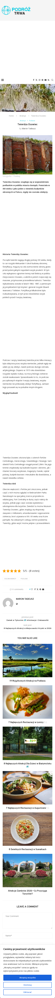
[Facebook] (33, 80)
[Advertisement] (27, 48)
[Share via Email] (43, 589)
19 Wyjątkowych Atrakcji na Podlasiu (28, 681)
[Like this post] (32, 589)
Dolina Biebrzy (10, 579)
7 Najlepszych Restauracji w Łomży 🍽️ (27, 722)
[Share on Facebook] (35, 589)
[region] (27, 971)
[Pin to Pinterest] (40, 589)
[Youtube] (45, 80)
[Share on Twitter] (37, 589)
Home (11, 116)
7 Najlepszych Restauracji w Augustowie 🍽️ (27, 808)
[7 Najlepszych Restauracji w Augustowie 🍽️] (27, 787)
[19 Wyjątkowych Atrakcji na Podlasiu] (27, 660)
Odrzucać (27, 992)
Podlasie (24, 579)
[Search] (52, 80)
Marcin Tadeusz (29, 128)
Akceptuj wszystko (27, 977)
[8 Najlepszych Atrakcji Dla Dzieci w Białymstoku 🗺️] (27, 743)
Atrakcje (22, 116)
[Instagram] (39, 80)
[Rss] (48, 80)
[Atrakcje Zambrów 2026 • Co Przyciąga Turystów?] (27, 870)
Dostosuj (27, 985)
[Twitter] (36, 80)
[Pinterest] (42, 80)
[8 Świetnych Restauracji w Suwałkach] (27, 829)
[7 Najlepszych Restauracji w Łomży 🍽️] (27, 702)
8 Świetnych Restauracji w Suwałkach (27, 849)
